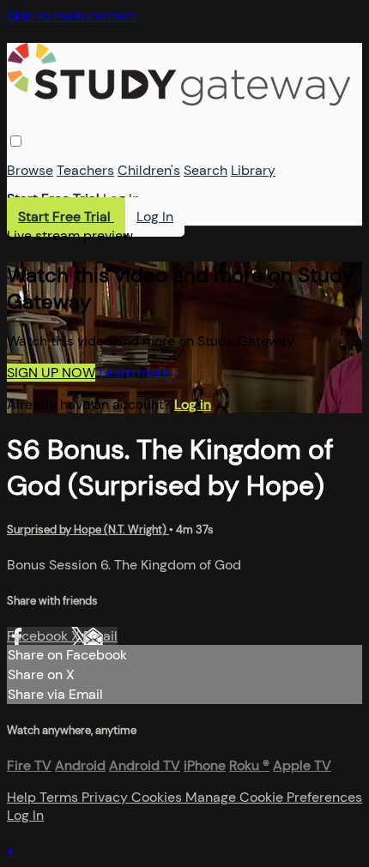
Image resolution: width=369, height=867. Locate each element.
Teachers (85, 170)
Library (253, 170)
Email (100, 636)
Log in (192, 404)
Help (23, 797)
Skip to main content (71, 16)
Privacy (106, 797)
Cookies (158, 797)
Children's (149, 170)
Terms (60, 797)
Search (205, 170)
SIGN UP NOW (51, 373)
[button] (15, 141)
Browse (30, 170)
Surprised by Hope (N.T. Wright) (88, 529)
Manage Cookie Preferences (273, 797)
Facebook (39, 636)
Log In (121, 199)
